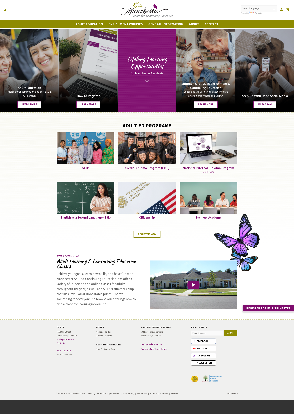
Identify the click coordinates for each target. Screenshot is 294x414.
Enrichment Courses (125, 24)
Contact (211, 24)
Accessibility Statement (159, 393)
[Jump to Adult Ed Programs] (147, 82)
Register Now (147, 234)
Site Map (174, 393)
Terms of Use (142, 393)
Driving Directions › (65, 339)
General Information (165, 24)
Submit (231, 333)
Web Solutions (232, 393)
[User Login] (281, 9)
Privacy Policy (128, 393)
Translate (250, 12)
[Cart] (287, 9)
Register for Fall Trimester (268, 308)
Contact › (61, 343)
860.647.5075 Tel (64, 350)
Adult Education (89, 24)
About (194, 24)
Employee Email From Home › (154, 349)
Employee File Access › (151, 344)
